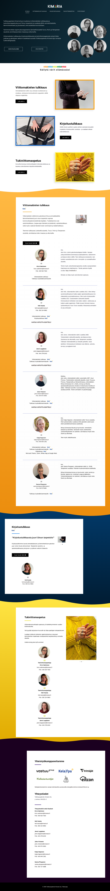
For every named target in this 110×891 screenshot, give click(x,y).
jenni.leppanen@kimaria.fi (41, 351)
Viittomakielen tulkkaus (40, 11)
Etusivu (27, 11)
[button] (62, 544)
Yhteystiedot (81, 11)
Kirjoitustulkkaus (55, 11)
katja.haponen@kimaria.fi (41, 439)
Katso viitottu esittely (41, 322)
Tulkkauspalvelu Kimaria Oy (54, 886)
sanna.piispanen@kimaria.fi (41, 486)
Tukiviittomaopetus (68, 11)
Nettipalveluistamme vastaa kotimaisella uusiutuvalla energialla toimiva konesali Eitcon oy (62, 787)
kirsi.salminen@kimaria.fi (41, 268)
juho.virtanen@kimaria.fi (41, 393)
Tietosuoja (65, 886)
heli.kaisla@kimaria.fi (41, 308)
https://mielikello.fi (71, 270)
